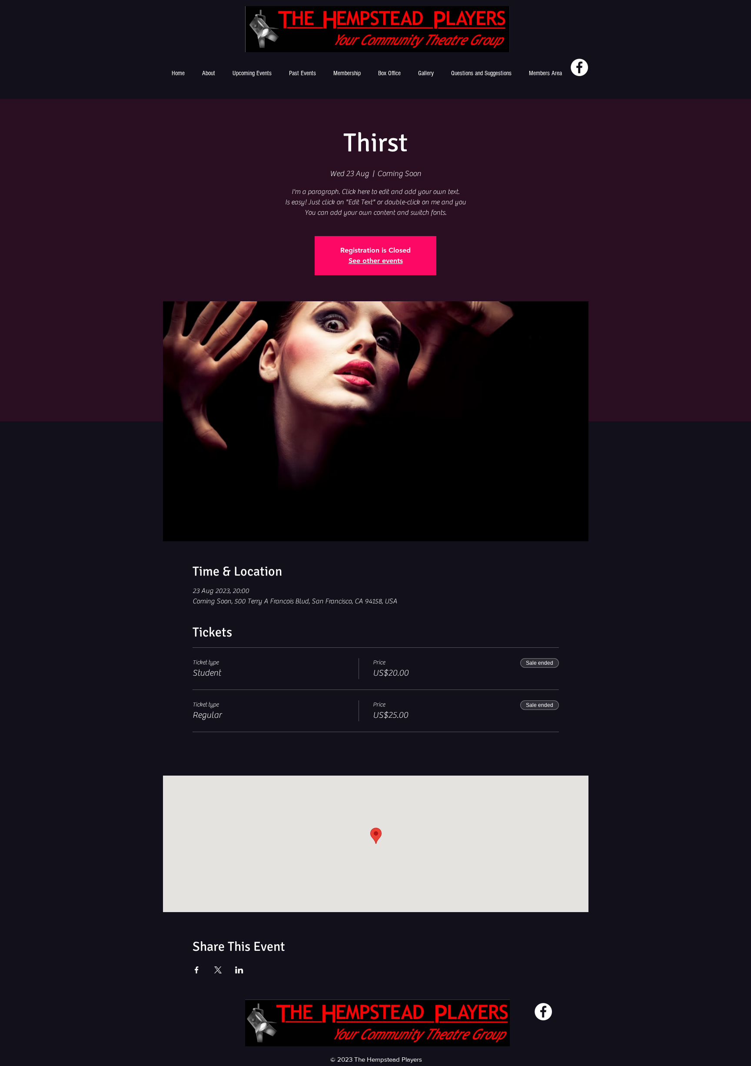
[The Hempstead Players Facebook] (579, 67)
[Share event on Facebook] (197, 969)
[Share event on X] (218, 969)
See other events (376, 261)
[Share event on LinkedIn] (239, 969)
